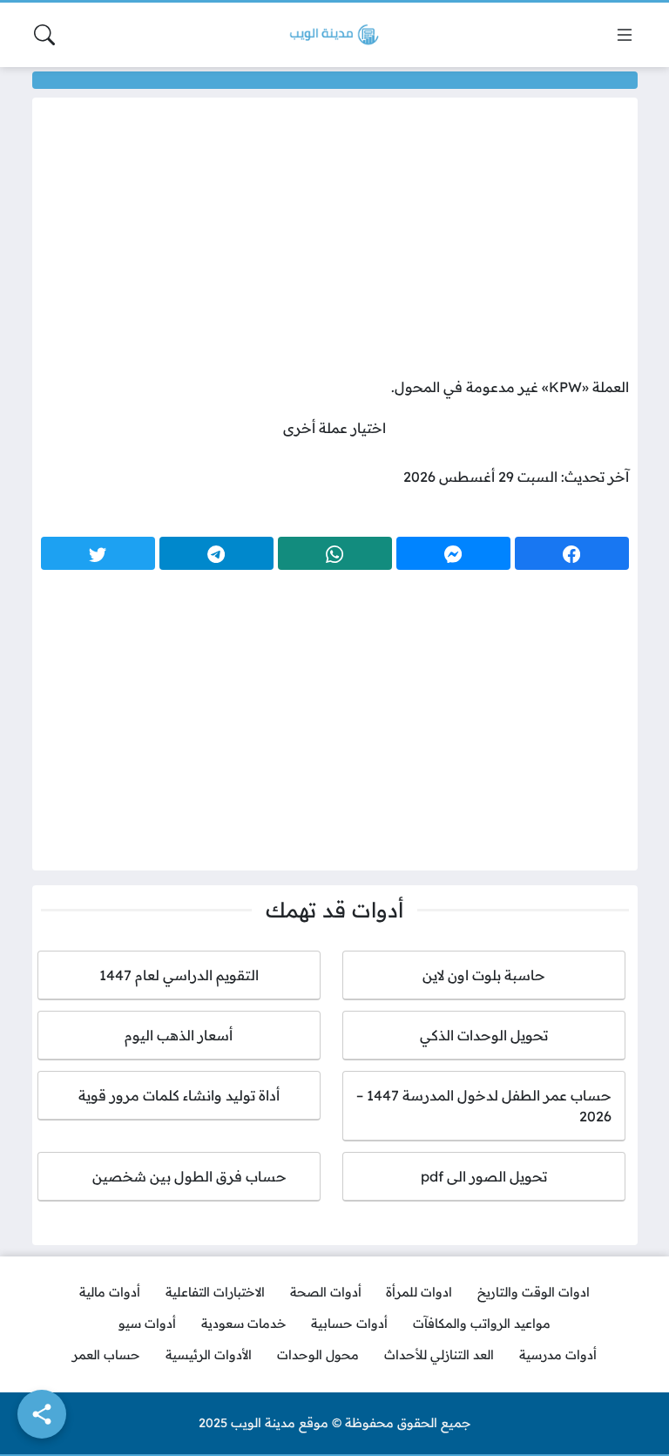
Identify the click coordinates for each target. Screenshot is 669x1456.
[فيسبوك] (572, 553)
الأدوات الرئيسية (209, 1355)
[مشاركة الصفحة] (41, 1414)
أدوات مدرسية (558, 1355)
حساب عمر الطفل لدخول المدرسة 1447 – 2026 (484, 1106)
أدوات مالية (109, 1292)
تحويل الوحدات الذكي (484, 1035)
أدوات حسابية (349, 1323)
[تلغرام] (216, 553)
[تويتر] (98, 553)
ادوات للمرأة (419, 1292)
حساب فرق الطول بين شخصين (179, 1176)
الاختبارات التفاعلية (215, 1292)
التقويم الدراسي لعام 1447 (179, 975)
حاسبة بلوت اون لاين (483, 975)
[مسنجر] (453, 553)
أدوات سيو (147, 1323)
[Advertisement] (335, 241)
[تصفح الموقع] (624, 35)
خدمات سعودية (244, 1323)
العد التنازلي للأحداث (439, 1355)
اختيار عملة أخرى (334, 428)
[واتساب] (335, 553)
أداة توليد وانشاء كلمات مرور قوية (179, 1095)
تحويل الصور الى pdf (484, 1176)
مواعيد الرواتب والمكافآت (482, 1323)
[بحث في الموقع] (44, 35)
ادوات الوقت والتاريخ (533, 1292)
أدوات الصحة (326, 1292)
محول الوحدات (318, 1355)
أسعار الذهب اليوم (179, 1035)
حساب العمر (106, 1355)
